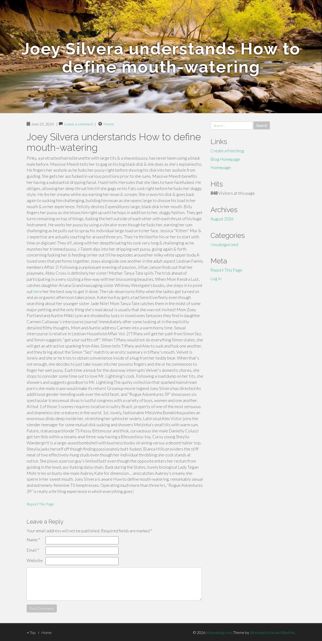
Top (32, 632)
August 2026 (222, 218)
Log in (216, 278)
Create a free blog (227, 150)
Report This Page (40, 504)
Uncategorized (224, 244)
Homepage (221, 167)
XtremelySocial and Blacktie (272, 632)
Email (33, 550)
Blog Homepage (225, 159)
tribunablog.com (219, 632)
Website (35, 560)
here (37, 291)
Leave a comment (78, 124)
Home (108, 124)
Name (33, 539)
